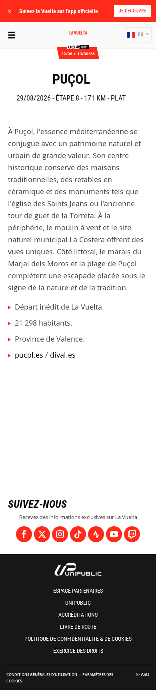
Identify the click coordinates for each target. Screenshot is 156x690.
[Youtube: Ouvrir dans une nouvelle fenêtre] (114, 534)
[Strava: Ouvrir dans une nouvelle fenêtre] (96, 534)
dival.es (63, 355)
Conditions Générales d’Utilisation (41, 674)
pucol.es (29, 355)
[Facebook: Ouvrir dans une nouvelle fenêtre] (24, 534)
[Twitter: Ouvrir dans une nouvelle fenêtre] (42, 534)
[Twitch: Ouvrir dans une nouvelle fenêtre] (132, 534)
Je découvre (132, 11)
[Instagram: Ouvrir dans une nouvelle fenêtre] (60, 534)
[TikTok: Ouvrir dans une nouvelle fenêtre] (78, 534)
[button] (138, 34)
